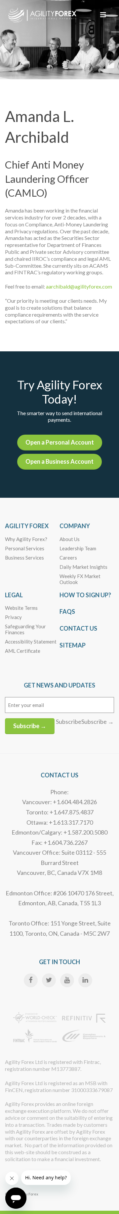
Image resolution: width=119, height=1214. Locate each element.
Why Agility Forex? (26, 539)
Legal (14, 595)
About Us (70, 539)
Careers (68, 558)
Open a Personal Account (59, 442)
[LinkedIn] (85, 980)
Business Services (24, 558)
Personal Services (24, 548)
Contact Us (78, 628)
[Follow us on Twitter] (49, 980)
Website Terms (21, 608)
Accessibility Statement (31, 642)
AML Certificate (22, 651)
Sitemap (73, 645)
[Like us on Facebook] (31, 980)
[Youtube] (67, 980)
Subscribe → (29, 725)
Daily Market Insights (83, 567)
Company (75, 525)
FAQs (67, 611)
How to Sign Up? (85, 595)
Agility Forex (27, 525)
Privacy (13, 617)
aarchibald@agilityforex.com (79, 286)
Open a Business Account (59, 461)
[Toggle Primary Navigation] (103, 14)
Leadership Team (78, 548)
